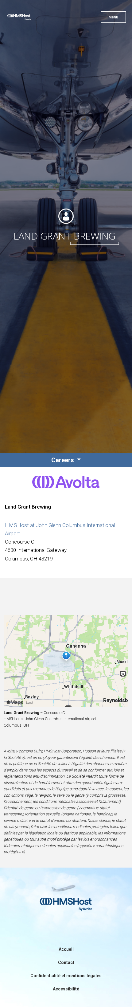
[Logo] (30, 18)
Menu (113, 17)
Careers (63, 460)
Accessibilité (66, 988)
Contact (66, 962)
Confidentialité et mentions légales (66, 975)
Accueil (66, 949)
